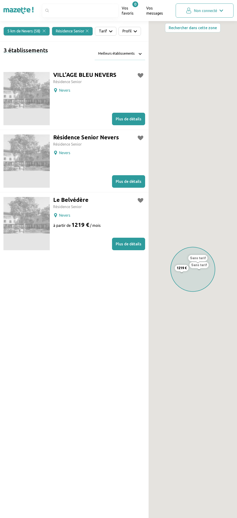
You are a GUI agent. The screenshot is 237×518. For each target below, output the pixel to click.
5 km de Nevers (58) (24, 31)
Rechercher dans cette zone (193, 28)
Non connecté (205, 11)
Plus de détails (128, 119)
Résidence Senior (70, 31)
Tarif (103, 31)
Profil (127, 31)
